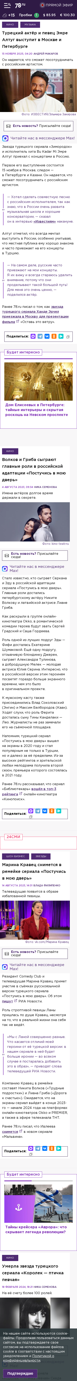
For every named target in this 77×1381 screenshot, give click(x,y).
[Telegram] (40, 336)
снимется (10, 1131)
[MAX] (33, 336)
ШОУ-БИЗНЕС (15, 856)
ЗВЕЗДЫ (41, 856)
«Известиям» (44, 221)
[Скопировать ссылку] (68, 336)
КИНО (10, 25)
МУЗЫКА (30, 25)
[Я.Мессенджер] (61, 336)
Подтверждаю (20, 1373)
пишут (7, 1001)
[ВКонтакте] (47, 336)
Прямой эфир (59, 5)
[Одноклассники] (54, 336)
